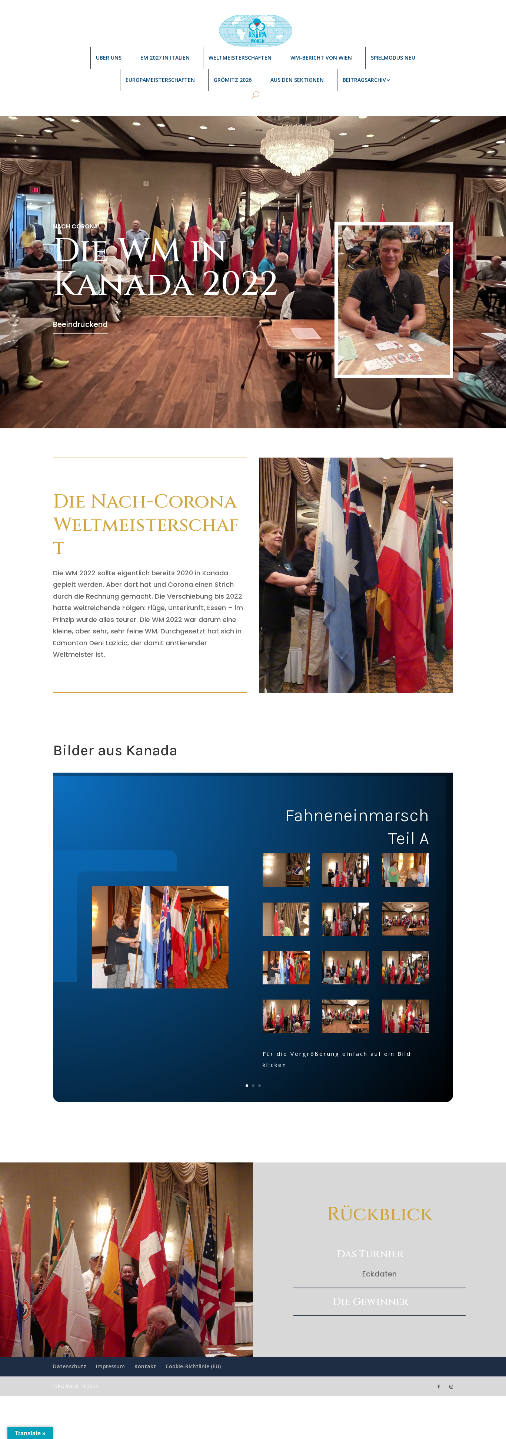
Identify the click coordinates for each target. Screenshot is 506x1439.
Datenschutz (69, 1366)
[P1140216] (286, 1018)
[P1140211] (345, 1018)
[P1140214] (286, 921)
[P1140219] (345, 969)
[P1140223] (405, 921)
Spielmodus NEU (393, 57)
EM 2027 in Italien (165, 57)
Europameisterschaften (160, 79)
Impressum (110, 1366)
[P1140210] (405, 872)
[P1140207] (405, 1018)
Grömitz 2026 (233, 79)
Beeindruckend (80, 324)
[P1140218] (405, 969)
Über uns (108, 57)
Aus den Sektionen (297, 79)
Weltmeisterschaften (240, 57)
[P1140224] (345, 921)
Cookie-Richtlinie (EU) (193, 1366)
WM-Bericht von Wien (321, 57)
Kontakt (145, 1366)
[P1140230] (286, 872)
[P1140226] (345, 872)
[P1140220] (286, 969)
